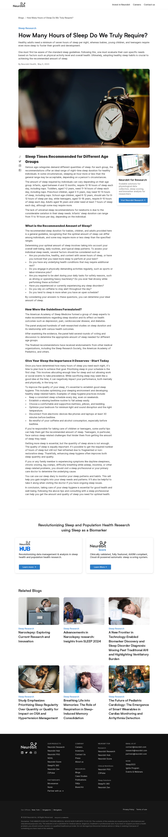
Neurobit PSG (54, 754)
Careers (137, 4)
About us (79, 762)
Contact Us (80, 754)
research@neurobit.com (136, 750)
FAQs (77, 783)
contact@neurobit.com (136, 747)
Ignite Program (132, 768)
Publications (80, 780)
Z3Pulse (51, 773)
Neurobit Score (54, 762)
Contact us (149, 4)
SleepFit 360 (53, 765)
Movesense (53, 783)
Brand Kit (79, 787)
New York (36, 810)
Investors (79, 750)
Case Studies (81, 776)
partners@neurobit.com (136, 754)
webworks (65, 817)
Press (77, 758)
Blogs (77, 772)
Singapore (46, 810)
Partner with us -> (56, 791)
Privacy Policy (128, 809)
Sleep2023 (130, 764)
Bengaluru (58, 810)
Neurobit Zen (53, 769)
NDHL (50, 758)
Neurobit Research (56, 747)
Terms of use (141, 809)
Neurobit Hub (54, 750)
